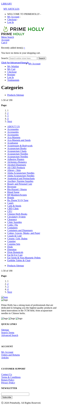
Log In (10, 22)
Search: (4, 58)
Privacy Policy (8, 382)
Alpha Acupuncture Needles (20, 173)
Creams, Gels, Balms (17, 238)
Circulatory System (16, 216)
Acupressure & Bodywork (20, 145)
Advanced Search (9, 335)
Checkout (11, 19)
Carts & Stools (14, 205)
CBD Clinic (13, 208)
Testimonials (13, 80)
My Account (13, 16)
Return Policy (7, 380)
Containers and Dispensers (20, 230)
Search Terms (7, 332)
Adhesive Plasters (15, 159)
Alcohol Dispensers (16, 164)
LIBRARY (6, 3)
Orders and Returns (10, 355)
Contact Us (6, 374)
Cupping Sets (13, 244)
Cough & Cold (14, 236)
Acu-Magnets (13, 137)
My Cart (11, 69)
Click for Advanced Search (14, 62)
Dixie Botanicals (15, 252)
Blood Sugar (13, 192)
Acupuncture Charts (16, 151)
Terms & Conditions (11, 377)
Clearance (12, 219)
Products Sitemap (15, 95)
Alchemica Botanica (17, 162)
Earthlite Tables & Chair (18, 260)
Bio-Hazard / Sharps (17, 189)
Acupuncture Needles (17, 154)
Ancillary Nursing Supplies (20, 181)
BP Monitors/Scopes (17, 195)
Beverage (11, 186)
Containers (12, 227)
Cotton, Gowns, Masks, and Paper (23, 233)
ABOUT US (13, 126)
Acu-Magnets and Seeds (19, 140)
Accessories (13, 129)
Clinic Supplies (14, 222)
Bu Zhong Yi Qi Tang (17, 200)
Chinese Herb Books (17, 214)
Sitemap (5, 330)
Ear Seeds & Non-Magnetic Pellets (24, 257)
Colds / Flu (12, 225)
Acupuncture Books (16, 148)
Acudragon (12, 143)
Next (9, 121)
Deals (10, 246)
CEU (9, 211)
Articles (5, 357)
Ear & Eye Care (15, 255)
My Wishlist (13, 66)
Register (11, 74)
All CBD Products (16, 167)
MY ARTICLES (11, 9)
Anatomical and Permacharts (21, 178)
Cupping (11, 241)
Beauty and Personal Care (19, 184)
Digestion (11, 249)
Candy (10, 203)
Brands (10, 197)
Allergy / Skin (14, 170)
